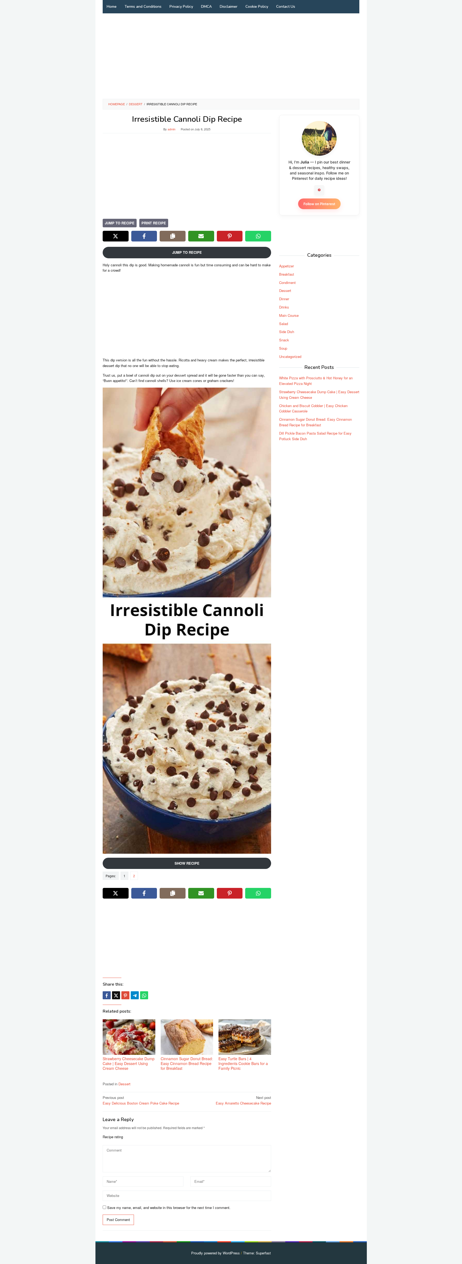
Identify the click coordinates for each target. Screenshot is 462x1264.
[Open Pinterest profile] (319, 190)
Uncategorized (290, 356)
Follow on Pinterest (319, 203)
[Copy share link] (173, 236)
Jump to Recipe (119, 222)
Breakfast (286, 273)
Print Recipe (153, 222)
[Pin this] (125, 995)
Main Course (289, 315)
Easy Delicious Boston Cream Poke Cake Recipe (141, 1100)
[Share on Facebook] (144, 236)
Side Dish (286, 331)
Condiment (287, 282)
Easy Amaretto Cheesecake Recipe (243, 1100)
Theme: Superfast (257, 1252)
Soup (283, 347)
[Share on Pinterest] (230, 236)
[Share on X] (116, 236)
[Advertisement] (231, 56)
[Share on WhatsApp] (258, 236)
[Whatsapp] (144, 995)
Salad (283, 323)
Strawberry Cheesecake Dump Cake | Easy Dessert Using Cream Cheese (129, 1063)
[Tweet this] (116, 995)
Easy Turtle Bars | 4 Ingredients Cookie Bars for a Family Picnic (243, 1063)
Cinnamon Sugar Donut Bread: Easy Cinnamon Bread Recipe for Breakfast (187, 1063)
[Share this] (107, 995)
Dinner (284, 298)
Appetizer (286, 265)
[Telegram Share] (135, 995)
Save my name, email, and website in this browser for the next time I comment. (168, 1207)
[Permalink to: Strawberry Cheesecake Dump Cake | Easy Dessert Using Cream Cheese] (129, 1037)
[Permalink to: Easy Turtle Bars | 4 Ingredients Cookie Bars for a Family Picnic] (244, 1037)
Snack (284, 339)
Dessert (124, 1083)
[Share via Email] (201, 236)
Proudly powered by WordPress (215, 1252)
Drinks (284, 306)
